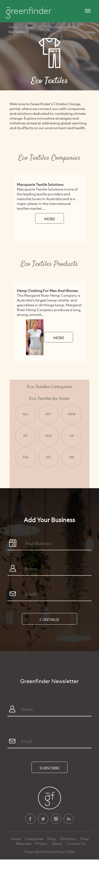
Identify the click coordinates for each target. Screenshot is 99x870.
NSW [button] (71, 414)
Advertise (24, 843)
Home (13, 27)
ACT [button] (48, 414)
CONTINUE (49, 619)
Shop (51, 838)
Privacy (41, 843)
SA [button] (72, 435)
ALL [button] (25, 414)
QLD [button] (48, 435)
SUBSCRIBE (49, 768)
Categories (34, 27)
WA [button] (71, 457)
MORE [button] (49, 218)
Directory (68, 838)
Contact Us (75, 843)
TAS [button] (25, 457)
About (57, 843)
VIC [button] (48, 457)
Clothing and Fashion (65, 27)
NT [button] (25, 435)
